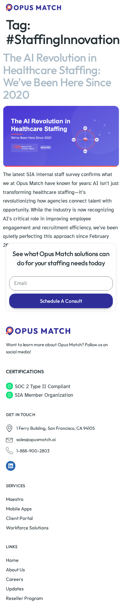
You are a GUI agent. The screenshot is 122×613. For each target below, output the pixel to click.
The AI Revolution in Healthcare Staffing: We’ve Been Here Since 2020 (57, 76)
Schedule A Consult (61, 301)
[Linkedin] (10, 466)
